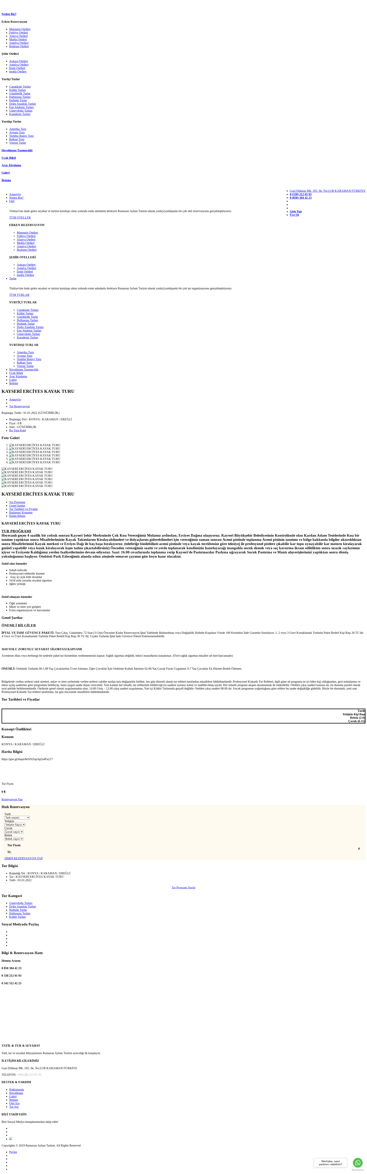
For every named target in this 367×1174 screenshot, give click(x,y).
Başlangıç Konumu (20, 512)
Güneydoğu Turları (20, 110)
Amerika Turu (17, 129)
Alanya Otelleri (18, 36)
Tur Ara (14, 1106)
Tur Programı (17, 502)
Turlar (12, 278)
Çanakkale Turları (20, 86)
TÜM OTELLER (20, 217)
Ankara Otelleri (18, 61)
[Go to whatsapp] (358, 1163)
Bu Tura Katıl (17, 430)
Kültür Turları (17, 90)
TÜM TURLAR (19, 294)
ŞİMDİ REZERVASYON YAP (23, 858)
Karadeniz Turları (19, 114)
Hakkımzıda (16, 1089)
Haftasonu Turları (19, 97)
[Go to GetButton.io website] (358, 1170)
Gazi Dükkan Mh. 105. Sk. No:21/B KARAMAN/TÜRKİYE (327, 190)
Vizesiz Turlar (17, 142)
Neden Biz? (16, 197)
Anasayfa (15, 194)
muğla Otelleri (17, 71)
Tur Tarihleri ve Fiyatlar (23, 509)
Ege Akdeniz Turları (21, 107)
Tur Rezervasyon (19, 406)
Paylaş (13, 1152)
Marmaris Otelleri (19, 29)
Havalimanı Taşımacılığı (23, 369)
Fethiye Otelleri (18, 32)
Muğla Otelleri (18, 39)
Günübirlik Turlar (19, 93)
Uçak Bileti (16, 373)
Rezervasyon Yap (12, 799)
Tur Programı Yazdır (184, 887)
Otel (11, 201)
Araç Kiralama (18, 376)
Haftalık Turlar (18, 100)
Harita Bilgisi (17, 516)
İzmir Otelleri (17, 68)
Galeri (13, 379)
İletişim (13, 383)
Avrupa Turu (17, 132)
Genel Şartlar (17, 505)
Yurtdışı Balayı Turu (21, 135)
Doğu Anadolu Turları (22, 103)
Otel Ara (14, 1103)
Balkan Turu (16, 139)
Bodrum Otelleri (19, 46)
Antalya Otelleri (18, 42)
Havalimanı (16, 1093)
